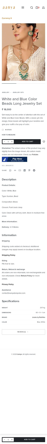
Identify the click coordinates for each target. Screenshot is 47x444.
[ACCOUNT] (43, 7)
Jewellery (5, 92)
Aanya (19, 354)
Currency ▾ (7, 18)
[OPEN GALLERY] (23, 52)
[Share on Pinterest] (29, 170)
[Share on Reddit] (34, 170)
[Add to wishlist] (44, 141)
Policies (35, 154)
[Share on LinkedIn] (24, 170)
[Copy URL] (15, 170)
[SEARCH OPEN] (31, 7)
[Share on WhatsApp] (10, 170)
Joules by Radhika (38, 317)
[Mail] (20, 170)
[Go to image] (9, 83)
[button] (23, 332)
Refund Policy (26, 276)
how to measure (8, 135)
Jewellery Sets (18, 92)
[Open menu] (22, 7)
